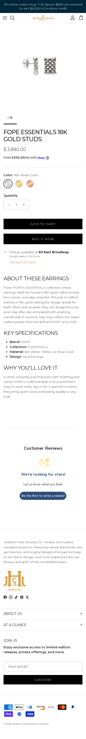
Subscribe (43, 679)
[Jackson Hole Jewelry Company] (43, 18)
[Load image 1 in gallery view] (43, 66)
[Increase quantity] (25, 205)
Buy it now (43, 239)
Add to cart (43, 224)
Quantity (11, 196)
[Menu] (5, 18)
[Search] (14, 18)
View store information (22, 262)
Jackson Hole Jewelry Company (30, 723)
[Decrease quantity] (7, 205)
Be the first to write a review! (43, 496)
